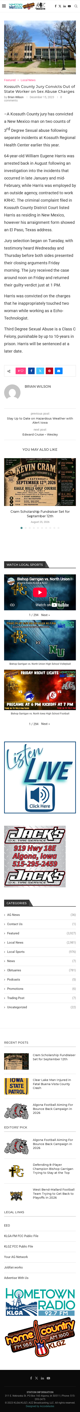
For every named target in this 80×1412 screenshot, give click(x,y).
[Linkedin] (64, 6)
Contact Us (41, 924)
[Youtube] (69, 6)
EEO (7, 1225)
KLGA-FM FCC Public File (21, 1236)
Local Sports (41, 952)
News (41, 961)
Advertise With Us (16, 1278)
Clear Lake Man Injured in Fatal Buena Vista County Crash (52, 1084)
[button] (7, 493)
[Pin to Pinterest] (49, 371)
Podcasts (41, 979)
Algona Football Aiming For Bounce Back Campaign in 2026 (53, 1109)
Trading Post (41, 998)
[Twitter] (59, 6)
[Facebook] (55, 6)
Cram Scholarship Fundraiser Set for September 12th (54, 1057)
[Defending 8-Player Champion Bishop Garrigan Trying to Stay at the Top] (16, 1171)
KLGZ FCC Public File (18, 1246)
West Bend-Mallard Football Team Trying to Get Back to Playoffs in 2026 (53, 1193)
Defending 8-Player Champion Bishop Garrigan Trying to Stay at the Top (53, 1169)
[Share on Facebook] (31, 371)
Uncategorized (41, 1007)
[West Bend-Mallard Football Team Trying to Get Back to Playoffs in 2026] (16, 1196)
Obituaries (41, 970)
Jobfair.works (13, 1267)
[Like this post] (22, 371)
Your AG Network (16, 1257)
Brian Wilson (16, 97)
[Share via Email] (59, 371)
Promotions (41, 989)
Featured (41, 933)
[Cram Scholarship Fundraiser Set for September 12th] (40, 482)
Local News (41, 942)
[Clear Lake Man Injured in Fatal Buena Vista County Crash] (16, 1086)
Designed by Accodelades (40, 1406)
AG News (41, 915)
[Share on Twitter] (40, 371)
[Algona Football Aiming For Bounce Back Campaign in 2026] (16, 1111)
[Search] (76, 6)
